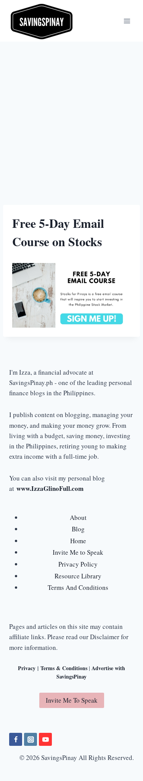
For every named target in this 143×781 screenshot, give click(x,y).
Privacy (26, 668)
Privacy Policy (78, 564)
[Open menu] (127, 21)
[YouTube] (45, 739)
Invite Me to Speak (78, 552)
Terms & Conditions (63, 668)
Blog (78, 528)
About (78, 517)
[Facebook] (15, 739)
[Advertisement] (71, 117)
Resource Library (78, 576)
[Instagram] (30, 739)
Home (78, 540)
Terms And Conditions (78, 587)
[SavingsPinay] (41, 21)
